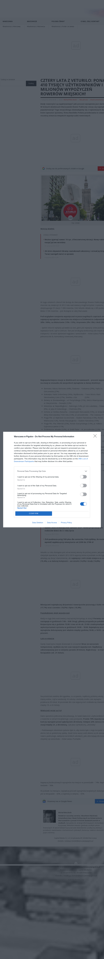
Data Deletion (37, 523)
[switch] (83, 476)
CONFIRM (33, 513)
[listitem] (52, 471)
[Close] (95, 436)
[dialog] (52, 479)
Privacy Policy (66, 523)
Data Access (52, 523)
